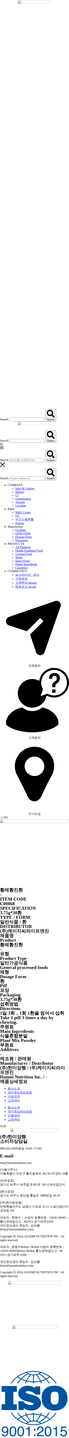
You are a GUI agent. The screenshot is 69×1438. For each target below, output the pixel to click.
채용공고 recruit (25, 586)
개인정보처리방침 (20, 1092)
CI (16, 495)
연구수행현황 (24, 519)
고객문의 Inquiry (26, 582)
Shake (19, 557)
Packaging (21, 540)
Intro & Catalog (24, 488)
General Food (23, 554)
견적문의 (21, 578)
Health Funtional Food (29, 550)
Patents (19, 523)
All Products (22, 547)
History (19, 492)
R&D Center (23, 512)
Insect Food (22, 560)
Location (20, 505)
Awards (20, 502)
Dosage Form (23, 537)
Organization (23, 498)
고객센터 (14, 1100)
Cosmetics (21, 567)
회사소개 (14, 1088)
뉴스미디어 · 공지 (27, 574)
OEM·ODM (22, 533)
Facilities (20, 530)
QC (17, 515)
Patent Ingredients (26, 564)
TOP (3, 1126)
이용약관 (14, 1096)
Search (4, 419)
